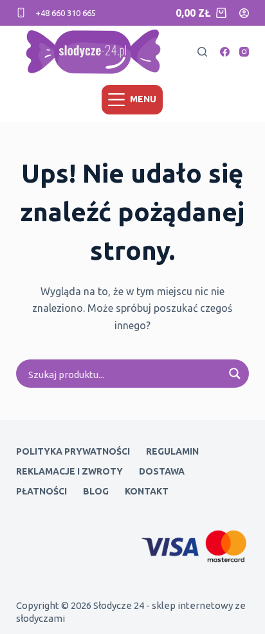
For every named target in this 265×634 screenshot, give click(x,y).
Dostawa (162, 471)
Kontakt (147, 491)
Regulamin (172, 451)
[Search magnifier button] (235, 374)
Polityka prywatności (73, 451)
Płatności (41, 491)
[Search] (202, 52)
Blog (96, 491)
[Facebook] (225, 52)
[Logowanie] (244, 13)
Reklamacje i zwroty (69, 471)
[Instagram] (244, 52)
